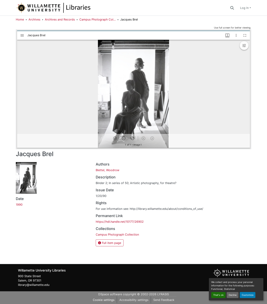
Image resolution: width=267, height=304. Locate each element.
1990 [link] (19, 204)
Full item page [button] (111, 243)
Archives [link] (34, 19)
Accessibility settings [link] (133, 300)
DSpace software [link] (110, 294)
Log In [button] (245, 8)
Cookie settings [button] (103, 300)
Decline (232, 295)
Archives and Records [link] (60, 19)
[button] (65, 7)
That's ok (218, 295)
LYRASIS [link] (163, 294)
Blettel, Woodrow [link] (107, 170)
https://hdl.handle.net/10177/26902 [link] (120, 221)
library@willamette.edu (33, 285)
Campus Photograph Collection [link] (97, 19)
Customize (247, 295)
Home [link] (20, 19)
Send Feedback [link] (163, 300)
